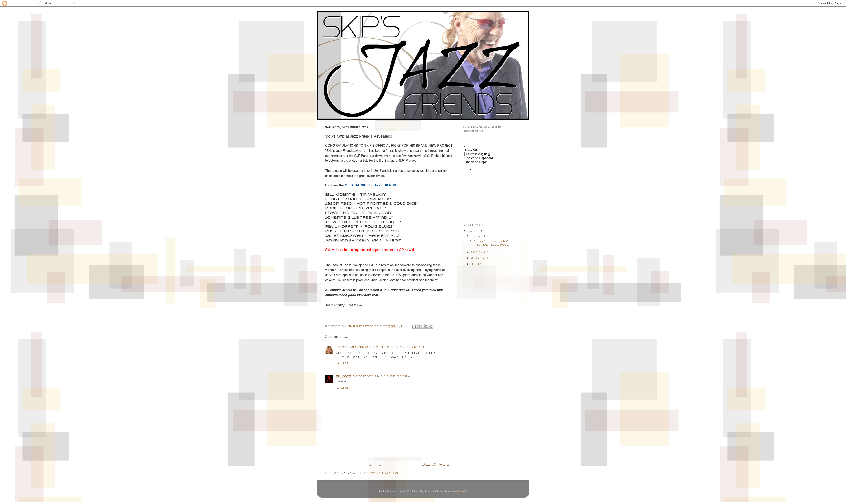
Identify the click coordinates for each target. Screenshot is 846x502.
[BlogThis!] (418, 326)
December (482, 236)
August (479, 258)
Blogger (460, 490)
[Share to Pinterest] (431, 326)
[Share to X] (422, 326)
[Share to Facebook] (426, 326)
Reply (342, 363)
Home (373, 465)
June (476, 264)
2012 (472, 231)
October (480, 252)
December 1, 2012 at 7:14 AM (398, 347)
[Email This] (414, 326)
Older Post (437, 465)
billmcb (343, 376)
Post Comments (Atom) (377, 473)
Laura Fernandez (353, 347)
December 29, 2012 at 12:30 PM (381, 376)
